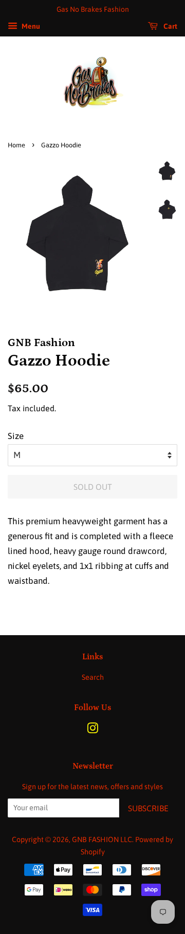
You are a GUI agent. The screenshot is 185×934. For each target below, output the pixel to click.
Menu (30, 26)
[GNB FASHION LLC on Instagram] (92, 730)
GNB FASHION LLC (102, 839)
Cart (169, 26)
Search (93, 677)
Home (16, 145)
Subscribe (148, 808)
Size (16, 436)
